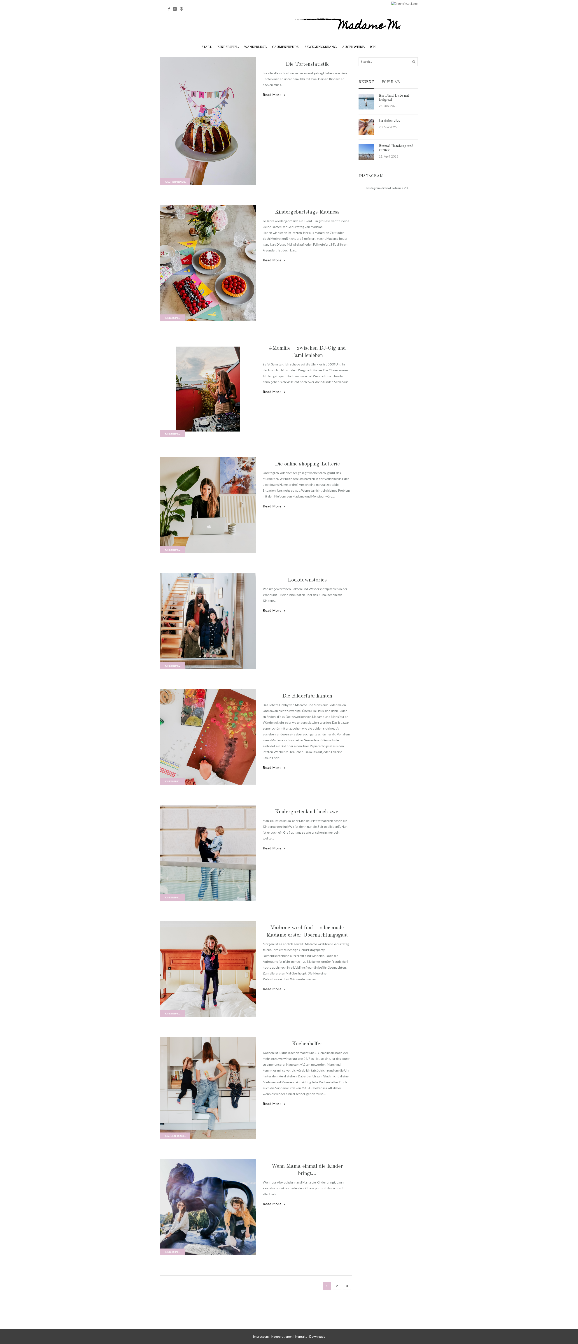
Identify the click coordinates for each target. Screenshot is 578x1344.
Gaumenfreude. (285, 47)
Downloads (317, 1336)
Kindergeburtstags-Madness (307, 212)
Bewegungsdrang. (321, 47)
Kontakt (301, 1336)
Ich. (373, 47)
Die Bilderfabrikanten (307, 696)
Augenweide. (353, 47)
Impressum (261, 1336)
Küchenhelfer (307, 1044)
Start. (207, 47)
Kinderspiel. (228, 47)
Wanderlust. (255, 47)
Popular (391, 82)
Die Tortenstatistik (307, 64)
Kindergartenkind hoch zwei (307, 812)
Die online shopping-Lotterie (307, 464)
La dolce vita (389, 121)
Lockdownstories (307, 580)
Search (414, 61)
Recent (366, 82)
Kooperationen (282, 1336)
